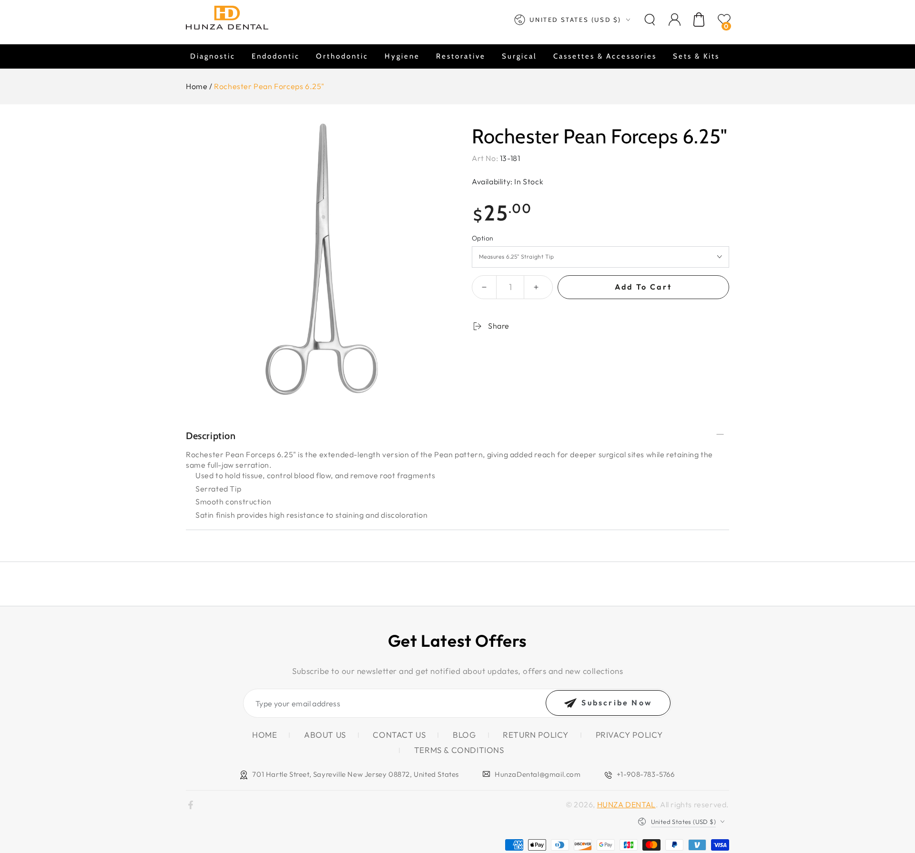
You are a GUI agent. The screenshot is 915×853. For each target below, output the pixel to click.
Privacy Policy (629, 735)
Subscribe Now (616, 702)
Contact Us (399, 735)
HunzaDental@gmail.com (538, 774)
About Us (325, 735)
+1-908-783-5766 (646, 774)
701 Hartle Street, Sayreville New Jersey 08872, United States (355, 774)
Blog (464, 735)
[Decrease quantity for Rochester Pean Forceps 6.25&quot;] (484, 287)
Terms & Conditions (459, 750)
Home (196, 86)
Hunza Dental (626, 804)
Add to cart (643, 286)
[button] (649, 19)
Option (482, 238)
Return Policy (536, 735)
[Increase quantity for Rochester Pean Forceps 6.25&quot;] (536, 287)
